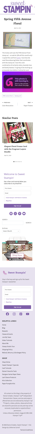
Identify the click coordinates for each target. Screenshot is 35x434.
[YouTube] (27, 314)
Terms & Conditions (26, 430)
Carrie (19, 58)
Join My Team (6, 337)
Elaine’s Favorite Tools (9, 371)
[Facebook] (7, 314)
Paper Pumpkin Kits (8, 384)
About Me (5, 343)
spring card (18, 96)
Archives (5, 228)
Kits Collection (7, 380)
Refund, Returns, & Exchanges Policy (14, 353)
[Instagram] (14, 314)
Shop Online (6, 362)
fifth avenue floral (8, 96)
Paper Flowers (28, 104)
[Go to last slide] (5, 141)
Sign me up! (17, 206)
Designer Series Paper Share (11, 374)
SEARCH (4, 220)
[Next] (29, 141)
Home (4, 325)
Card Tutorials (6, 368)
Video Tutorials (7, 340)
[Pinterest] (21, 314)
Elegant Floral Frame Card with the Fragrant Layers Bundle (15, 149)
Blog (3, 328)
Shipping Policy (7, 350)
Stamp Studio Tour (8, 346)
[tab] (13, 161)
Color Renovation (7, 104)
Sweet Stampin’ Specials (10, 365)
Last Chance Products (9, 377)
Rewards (5, 331)
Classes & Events (7, 334)
